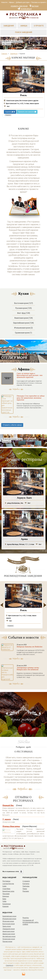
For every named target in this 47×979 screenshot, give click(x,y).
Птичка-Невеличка (11, 826)
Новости (4, 2)
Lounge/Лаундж (8, 884)
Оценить (8, 112)
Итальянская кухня (9, 919)
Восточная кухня (9, 924)
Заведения (8, 26)
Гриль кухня (7, 926)
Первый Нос (8, 805)
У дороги (7, 819)
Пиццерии (6, 894)
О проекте (39, 26)
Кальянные (7, 904)
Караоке (6, 906)
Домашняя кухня (9, 929)
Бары (4, 899)
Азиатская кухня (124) (23, 318)
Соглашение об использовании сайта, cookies (31, 922)
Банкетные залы (8, 891)
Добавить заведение (19, 6)
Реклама (26, 891)
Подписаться (26, 9)
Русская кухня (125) (23, 308)
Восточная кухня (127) (23, 303)
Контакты (26, 884)
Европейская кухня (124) (23, 323)
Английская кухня (9, 936)
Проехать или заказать (26, 112)
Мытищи (35, 6)
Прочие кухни (7, 941)
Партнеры (26, 886)
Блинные (6, 896)
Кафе (4, 886)
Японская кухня (8, 921)
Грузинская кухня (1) (23, 333)
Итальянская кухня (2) (23, 328)
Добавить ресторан (23, 2)
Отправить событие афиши (12, 425)
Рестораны (6, 881)
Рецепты (26, 918)
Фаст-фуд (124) (23, 313)
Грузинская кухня (9, 939)
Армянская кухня (9, 934)
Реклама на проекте (38, 2)
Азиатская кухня (8, 931)
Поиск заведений (23, 32)
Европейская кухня (9, 916)
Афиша (11, 2)
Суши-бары (6, 889)
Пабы (4, 901)
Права (25, 889)
